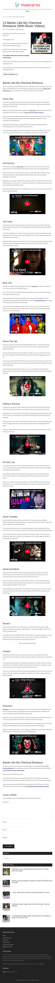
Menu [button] (27, 11)
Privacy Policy (6, 942)
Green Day (32, 110)
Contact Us (5, 940)
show (15, 74)
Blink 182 (34, 286)
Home (4, 935)
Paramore (5, 709)
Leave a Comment (19, 29)
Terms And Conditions (8, 944)
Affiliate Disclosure (7, 946)
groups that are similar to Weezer (34, 112)
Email (5, 830)
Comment (6, 802)
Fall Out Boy (20, 166)
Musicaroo (27, 4)
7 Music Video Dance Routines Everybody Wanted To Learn (31, 892)
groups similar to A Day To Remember (13, 770)
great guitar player (40, 300)
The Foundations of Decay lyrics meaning (37, 786)
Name (5, 822)
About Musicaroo (7, 938)
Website (5, 837)
